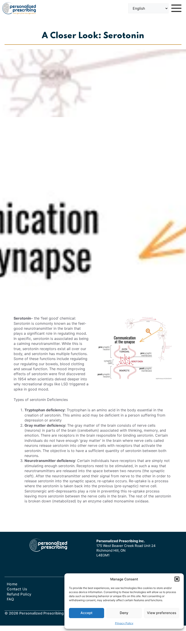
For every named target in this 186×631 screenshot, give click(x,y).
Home (12, 584)
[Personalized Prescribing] (19, 8)
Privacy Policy (124, 623)
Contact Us (17, 589)
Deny (124, 613)
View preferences (161, 613)
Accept (87, 613)
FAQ (10, 599)
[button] (177, 579)
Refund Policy (19, 594)
